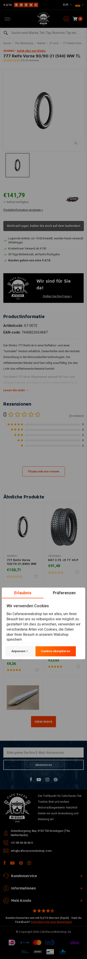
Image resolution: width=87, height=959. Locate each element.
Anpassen (18, 651)
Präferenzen (64, 592)
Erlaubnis (22, 592)
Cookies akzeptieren (55, 651)
